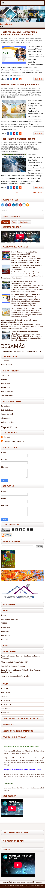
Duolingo (22, 38)
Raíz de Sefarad (7, 410)
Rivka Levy (5, 383)
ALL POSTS (5, 709)
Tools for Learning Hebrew (29, 40)
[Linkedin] (13, 204)
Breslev (4, 379)
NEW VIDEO (6, 704)
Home (17, 193)
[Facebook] (6, 204)
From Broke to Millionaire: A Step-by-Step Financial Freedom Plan (19, 321)
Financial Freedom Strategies (31, 90)
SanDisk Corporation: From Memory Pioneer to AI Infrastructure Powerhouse (26, 267)
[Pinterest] (9, 204)
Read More (38, 79)
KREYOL (4, 639)
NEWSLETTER (7, 688)
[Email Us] (24, 204)
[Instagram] (16, 204)
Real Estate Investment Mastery (19, 147)
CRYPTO (4, 696)
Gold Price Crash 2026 (8, 92)
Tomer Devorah (7, 414)
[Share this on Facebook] (8, 79)
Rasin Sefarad (6, 365)
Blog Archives (24, 222)
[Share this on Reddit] (20, 79)
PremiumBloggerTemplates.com (18, 885)
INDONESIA (5, 627)
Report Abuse (9, 427)
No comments (25, 42)
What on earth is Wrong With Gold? (20, 84)
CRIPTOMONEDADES (9, 619)
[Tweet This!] (11, 79)
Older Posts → (38, 193)
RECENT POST (6, 692)
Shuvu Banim (6, 418)
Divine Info (5, 387)
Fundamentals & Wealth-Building (18, 145)
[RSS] (27, 204)
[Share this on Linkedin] (17, 79)
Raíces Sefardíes (7, 422)
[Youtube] (20, 204)
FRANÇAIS (5, 635)
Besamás (7, 437)
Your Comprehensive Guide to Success (17, 148)
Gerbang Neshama (8, 395)
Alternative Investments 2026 (11, 90)
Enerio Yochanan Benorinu (14, 441)
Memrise (11, 40)
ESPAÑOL (5, 631)
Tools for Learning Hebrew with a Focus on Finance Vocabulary (19, 33)
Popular (5, 222)
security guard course (36, 885)
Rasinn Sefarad (7, 391)
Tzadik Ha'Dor (6, 375)
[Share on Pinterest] (14, 79)
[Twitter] (2, 204)
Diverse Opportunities (30, 142)
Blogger (39, 351)
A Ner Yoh (5, 361)
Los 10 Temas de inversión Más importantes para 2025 (24, 253)
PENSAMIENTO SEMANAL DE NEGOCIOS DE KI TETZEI (23, 282)
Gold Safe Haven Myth (24, 92)
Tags (14, 222)
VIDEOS (4, 623)
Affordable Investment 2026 (30, 88)
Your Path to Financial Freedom (18, 138)
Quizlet (17, 40)
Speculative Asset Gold (17, 95)
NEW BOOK (5, 700)
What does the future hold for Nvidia (15, 676)
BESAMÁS (21, 882)
